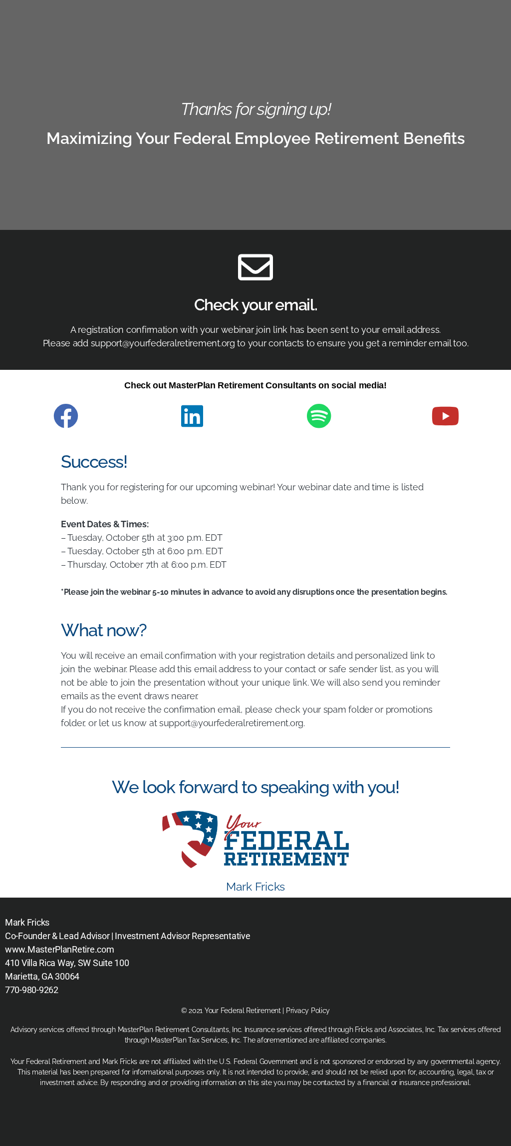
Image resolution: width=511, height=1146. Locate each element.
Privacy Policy (308, 1011)
